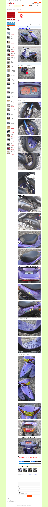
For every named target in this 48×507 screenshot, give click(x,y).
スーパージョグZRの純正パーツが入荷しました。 (13, 131)
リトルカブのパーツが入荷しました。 (13, 42)
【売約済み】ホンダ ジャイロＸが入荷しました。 (13, 80)
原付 (35, 474)
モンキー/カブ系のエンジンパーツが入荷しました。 (13, 123)
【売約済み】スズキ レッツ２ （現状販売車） (13, 50)
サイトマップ (9, 498)
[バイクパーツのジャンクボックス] (10, 3)
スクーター (31, 474)
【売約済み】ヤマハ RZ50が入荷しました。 (13, 97)
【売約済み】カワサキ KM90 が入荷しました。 (13, 46)
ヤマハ (32, 474)
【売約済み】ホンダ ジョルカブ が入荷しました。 (13, 105)
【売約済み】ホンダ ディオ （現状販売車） (13, 54)
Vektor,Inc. (27, 505)
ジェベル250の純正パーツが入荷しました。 (13, 101)
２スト (21, 474)
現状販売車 (11, 17)
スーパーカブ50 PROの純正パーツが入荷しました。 (13, 66)
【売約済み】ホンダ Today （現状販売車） (13, 144)
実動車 (36, 474)
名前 (19, 486)
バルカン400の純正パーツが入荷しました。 (13, 84)
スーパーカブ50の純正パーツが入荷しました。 (13, 75)
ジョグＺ (29, 474)
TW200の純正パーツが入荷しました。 (13, 135)
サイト (19, 490)
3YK (22, 474)
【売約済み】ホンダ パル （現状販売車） (13, 148)
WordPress (21, 505)
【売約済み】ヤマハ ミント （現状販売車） (13, 58)
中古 (34, 474)
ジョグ (27, 474)
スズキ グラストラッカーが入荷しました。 (13, 33)
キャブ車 (25, 474)
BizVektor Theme (24, 505)
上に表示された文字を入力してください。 (23, 493)
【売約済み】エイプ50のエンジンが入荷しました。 (13, 114)
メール (19, 488)
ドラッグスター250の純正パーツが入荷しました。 (13, 29)
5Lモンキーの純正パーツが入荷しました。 (13, 127)
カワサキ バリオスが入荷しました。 (13, 62)
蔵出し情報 (11, 19)
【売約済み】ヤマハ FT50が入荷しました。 (13, 88)
